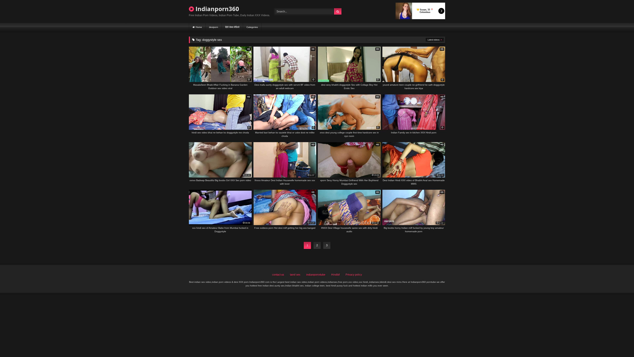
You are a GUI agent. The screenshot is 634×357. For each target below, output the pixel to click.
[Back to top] (623, 347)
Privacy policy (354, 274)
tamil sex (295, 274)
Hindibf (335, 274)
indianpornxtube (315, 274)
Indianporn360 (216, 9)
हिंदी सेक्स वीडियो (232, 27)
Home (199, 27)
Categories (252, 27)
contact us (278, 274)
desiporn (213, 27)
